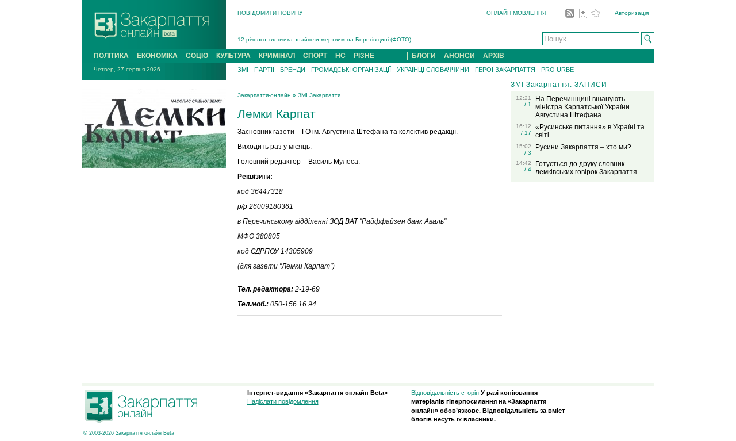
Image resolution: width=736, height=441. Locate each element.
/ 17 (526, 132)
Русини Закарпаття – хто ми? (583, 147)
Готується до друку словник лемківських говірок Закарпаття (586, 168)
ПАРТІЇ (264, 69)
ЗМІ (242, 69)
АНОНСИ (459, 56)
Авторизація (632, 13)
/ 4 (527, 169)
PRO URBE (557, 69)
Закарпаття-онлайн (264, 95)
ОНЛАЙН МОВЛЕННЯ (516, 13)
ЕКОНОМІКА (157, 56)
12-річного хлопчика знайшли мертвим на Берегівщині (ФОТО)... (326, 39)
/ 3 (527, 152)
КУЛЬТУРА (233, 56)
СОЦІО (197, 56)
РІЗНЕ (364, 56)
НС (340, 56)
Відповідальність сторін (445, 392)
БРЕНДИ (292, 69)
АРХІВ (493, 56)
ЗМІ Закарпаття (319, 95)
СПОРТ (315, 56)
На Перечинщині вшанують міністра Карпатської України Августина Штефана (582, 107)
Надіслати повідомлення (283, 401)
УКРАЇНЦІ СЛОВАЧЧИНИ (433, 69)
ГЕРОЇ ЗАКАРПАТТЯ (505, 69)
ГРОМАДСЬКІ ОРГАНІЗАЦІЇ (351, 69)
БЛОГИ (424, 56)
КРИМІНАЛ (277, 56)
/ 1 (527, 104)
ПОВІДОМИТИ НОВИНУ (269, 13)
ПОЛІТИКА (111, 56)
